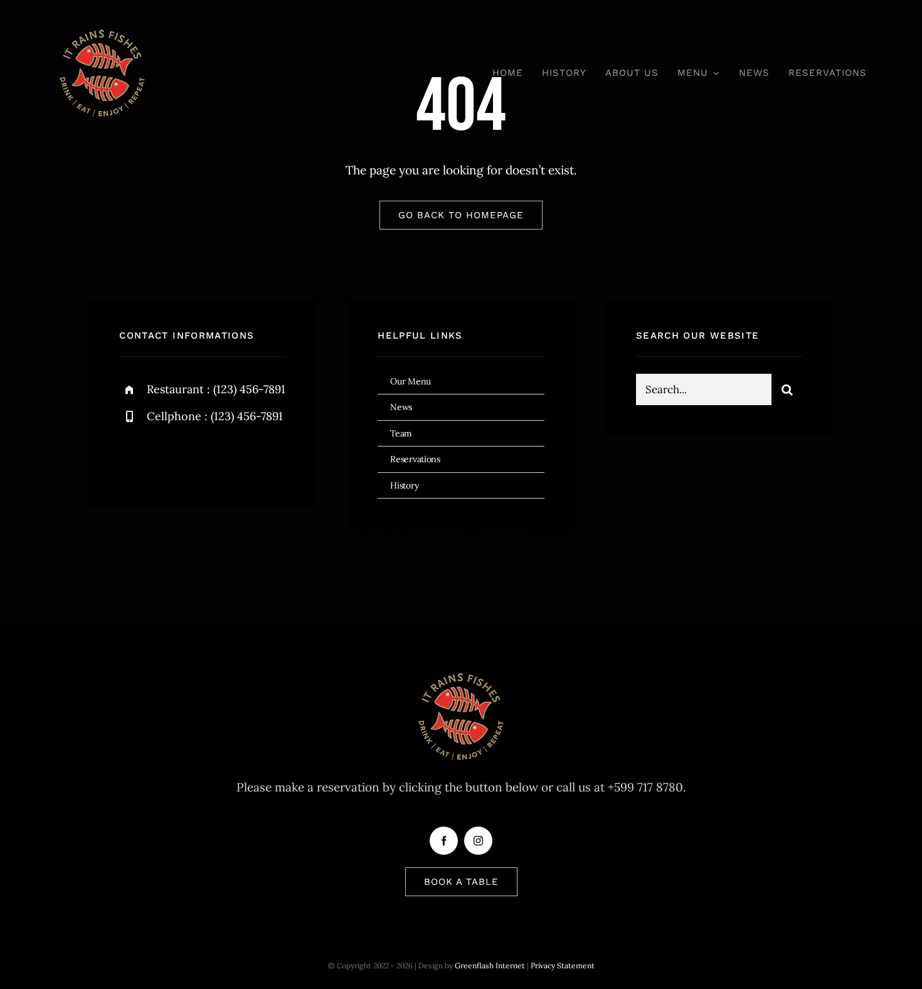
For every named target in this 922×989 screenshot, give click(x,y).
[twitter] (168, 457)
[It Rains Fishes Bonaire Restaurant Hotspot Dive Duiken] (102, 30)
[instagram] (202, 457)
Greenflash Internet (490, 965)
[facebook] (133, 457)
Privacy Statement (563, 965)
